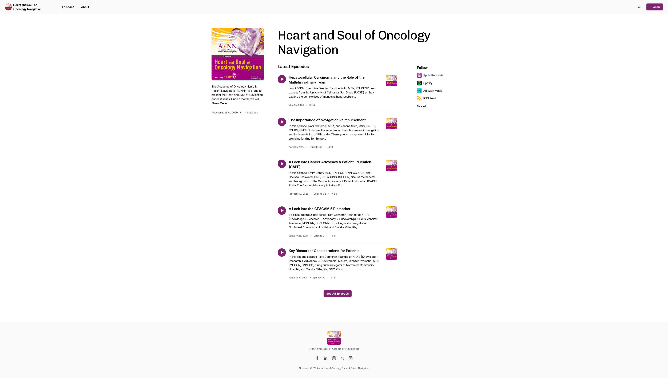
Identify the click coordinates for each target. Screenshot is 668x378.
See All (421, 106)
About (85, 7)
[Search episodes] (639, 7)
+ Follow (654, 7)
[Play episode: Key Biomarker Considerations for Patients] (282, 252)
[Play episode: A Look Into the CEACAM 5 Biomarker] (282, 210)
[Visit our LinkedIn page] (325, 358)
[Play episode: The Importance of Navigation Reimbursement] (282, 122)
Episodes (68, 7)
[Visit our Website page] (350, 358)
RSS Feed (429, 98)
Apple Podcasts (433, 75)
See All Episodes (337, 293)
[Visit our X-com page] (342, 358)
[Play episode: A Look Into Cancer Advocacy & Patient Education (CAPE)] (282, 164)
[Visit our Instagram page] (334, 358)
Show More (219, 103)
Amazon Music (432, 90)
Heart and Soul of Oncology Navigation (27, 7)
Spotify (427, 83)
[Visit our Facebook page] (317, 358)
